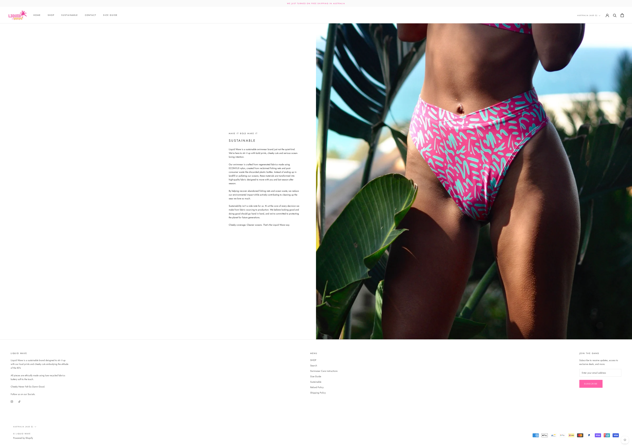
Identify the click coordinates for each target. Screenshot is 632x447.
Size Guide (110, 15)
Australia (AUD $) (587, 15)
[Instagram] (12, 401)
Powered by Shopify (23, 438)
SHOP (313, 360)
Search (313, 365)
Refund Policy (317, 387)
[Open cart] (622, 15)
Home (37, 15)
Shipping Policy (318, 392)
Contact (90, 15)
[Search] (615, 15)
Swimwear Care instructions (324, 371)
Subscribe (591, 383)
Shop (51, 15)
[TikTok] (19, 401)
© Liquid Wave (22, 433)
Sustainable (69, 15)
